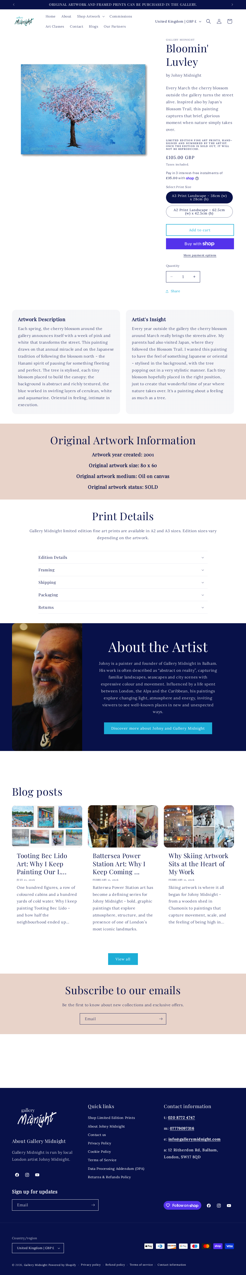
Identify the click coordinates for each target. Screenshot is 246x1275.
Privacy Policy (99, 1143)
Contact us (97, 1135)
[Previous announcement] (13, 4)
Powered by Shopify (62, 1265)
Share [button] (175, 291)
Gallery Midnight (36, 1265)
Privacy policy (91, 1264)
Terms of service (141, 1264)
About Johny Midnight (106, 1126)
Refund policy (115, 1264)
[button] (90, 16)
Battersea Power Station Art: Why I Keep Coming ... (119, 864)
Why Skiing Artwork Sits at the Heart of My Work (199, 864)
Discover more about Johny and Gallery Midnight (158, 728)
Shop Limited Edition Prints (111, 1118)
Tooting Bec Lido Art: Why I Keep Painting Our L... (42, 864)
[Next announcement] (232, 4)
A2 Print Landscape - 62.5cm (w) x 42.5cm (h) (199, 211)
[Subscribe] (160, 1019)
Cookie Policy (99, 1151)
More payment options (200, 255)
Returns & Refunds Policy (109, 1177)
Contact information (172, 1264)
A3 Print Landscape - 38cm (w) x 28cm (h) (199, 197)
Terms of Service (102, 1160)
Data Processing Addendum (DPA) (116, 1168)
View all (123, 959)
